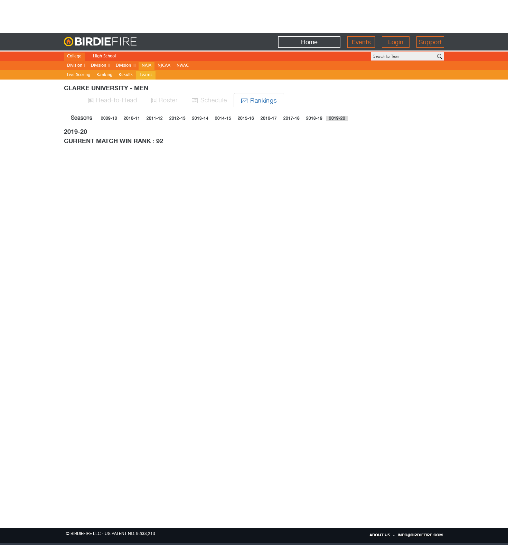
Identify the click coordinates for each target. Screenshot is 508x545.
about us (379, 535)
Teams (145, 75)
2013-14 (200, 118)
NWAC (183, 66)
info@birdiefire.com (420, 535)
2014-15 (223, 118)
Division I (76, 66)
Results (126, 75)
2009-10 (109, 118)
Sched (209, 99)
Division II (100, 66)
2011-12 (155, 118)
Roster (164, 99)
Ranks (259, 100)
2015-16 (246, 118)
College (74, 57)
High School (104, 57)
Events (361, 42)
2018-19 (314, 118)
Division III (125, 66)
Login (395, 42)
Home (309, 42)
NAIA (146, 66)
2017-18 (291, 118)
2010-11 (132, 118)
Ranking (104, 75)
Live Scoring (78, 75)
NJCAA (164, 66)
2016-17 (269, 118)
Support (430, 42)
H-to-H (112, 99)
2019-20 (337, 118)
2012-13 (177, 118)
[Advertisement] (254, 15)
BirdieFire (114, 42)
